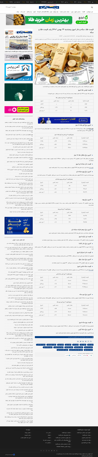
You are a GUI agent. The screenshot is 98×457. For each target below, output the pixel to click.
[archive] (41, 451)
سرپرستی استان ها (47, 440)
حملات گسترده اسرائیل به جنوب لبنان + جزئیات (23, 327)
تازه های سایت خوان (19, 240)
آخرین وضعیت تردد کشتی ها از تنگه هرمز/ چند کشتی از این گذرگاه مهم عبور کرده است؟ (19, 264)
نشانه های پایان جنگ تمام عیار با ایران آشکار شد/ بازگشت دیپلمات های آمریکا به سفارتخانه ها (19, 302)
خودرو (51, 12)
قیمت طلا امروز (69, 347)
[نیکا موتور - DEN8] (19, 57)
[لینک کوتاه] (91, 341)
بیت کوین (57, 2)
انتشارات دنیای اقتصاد (66, 432)
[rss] (49, 451)
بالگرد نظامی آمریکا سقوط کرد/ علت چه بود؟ (24, 325)
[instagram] (57, 451)
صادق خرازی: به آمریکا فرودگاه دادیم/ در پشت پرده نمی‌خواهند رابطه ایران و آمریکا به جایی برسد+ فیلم (19, 183)
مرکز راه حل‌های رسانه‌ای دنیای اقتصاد (62, 444)
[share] (46, 451)
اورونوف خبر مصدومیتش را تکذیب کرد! (25, 345)
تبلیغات (49, 435)
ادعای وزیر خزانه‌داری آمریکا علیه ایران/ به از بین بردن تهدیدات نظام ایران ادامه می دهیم (19, 291)
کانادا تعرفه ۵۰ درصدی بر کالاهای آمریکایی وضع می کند (21, 342)
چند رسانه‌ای (29, 12)
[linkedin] (83, 341)
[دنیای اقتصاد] (49, 7)
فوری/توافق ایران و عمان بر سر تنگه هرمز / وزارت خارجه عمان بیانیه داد (19, 135)
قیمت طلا (91, 128)
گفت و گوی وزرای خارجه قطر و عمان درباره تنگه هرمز (22, 348)
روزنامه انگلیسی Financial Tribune (63, 446)
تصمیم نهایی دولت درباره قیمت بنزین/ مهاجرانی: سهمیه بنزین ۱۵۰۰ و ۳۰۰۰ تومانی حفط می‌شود (19, 208)
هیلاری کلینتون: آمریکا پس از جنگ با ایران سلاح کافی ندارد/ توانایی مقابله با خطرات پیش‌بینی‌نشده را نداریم (19, 192)
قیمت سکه (91, 270)
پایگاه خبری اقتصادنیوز (85, 442)
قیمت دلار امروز (88, 347)
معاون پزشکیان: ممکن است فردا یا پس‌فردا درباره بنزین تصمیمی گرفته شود (20, 139)
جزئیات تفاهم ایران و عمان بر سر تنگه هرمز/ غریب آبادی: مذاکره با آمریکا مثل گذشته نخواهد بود (19, 359)
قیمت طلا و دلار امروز (62, 350)
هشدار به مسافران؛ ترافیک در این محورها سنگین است (22, 251)
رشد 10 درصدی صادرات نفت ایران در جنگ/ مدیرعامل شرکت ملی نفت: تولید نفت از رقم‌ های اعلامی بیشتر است (20, 244)
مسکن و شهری (77, 12)
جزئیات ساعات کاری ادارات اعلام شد (26, 173)
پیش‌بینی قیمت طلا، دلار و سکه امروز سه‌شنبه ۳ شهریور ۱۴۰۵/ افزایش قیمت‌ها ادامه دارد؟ (20, 170)
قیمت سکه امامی (40, 345)
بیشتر (17, 12)
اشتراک (49, 437)
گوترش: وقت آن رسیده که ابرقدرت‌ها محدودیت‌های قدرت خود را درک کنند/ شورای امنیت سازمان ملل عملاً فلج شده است (19, 143)
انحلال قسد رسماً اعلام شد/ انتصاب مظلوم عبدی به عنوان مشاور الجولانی (20, 158)
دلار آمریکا (23, 2)
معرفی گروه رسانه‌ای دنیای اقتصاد (83, 432)
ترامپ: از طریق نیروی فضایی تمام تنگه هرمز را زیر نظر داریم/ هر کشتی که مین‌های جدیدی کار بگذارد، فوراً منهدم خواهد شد (20, 413)
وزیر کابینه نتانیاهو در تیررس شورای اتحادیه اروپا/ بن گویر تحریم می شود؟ (19, 316)
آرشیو (34, 12)
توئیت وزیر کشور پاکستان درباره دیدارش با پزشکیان (22, 167)
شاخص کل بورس (41, 2)
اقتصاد (83, 12)
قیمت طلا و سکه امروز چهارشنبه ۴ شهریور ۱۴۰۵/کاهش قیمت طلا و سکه (19, 279)
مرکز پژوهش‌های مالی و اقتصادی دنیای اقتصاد (62, 440)
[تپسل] (38, 118)
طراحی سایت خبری (10, 454)
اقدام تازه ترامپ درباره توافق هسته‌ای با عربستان (23, 322)
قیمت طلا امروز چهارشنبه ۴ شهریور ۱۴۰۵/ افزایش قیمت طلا (20, 272)
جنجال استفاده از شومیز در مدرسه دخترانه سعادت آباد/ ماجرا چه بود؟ (20, 409)
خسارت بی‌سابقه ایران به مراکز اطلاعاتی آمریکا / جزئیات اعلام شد (20, 372)
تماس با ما (48, 432)
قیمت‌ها (39, 12)
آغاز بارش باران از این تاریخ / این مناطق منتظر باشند (22, 365)
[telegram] (80, 341)
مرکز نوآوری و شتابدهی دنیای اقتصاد (63, 437)
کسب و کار (22, 12)
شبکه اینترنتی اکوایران (86, 437)
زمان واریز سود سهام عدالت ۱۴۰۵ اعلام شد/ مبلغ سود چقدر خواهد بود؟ (19, 131)
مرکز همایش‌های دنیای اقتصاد (64, 435)
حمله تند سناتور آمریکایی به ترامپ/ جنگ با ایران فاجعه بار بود (20, 319)
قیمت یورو (68, 345)
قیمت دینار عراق (88, 350)
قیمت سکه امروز (78, 347)
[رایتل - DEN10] (19, 109)
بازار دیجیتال (55, 12)
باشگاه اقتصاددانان (45, 12)
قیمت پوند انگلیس (58, 347)
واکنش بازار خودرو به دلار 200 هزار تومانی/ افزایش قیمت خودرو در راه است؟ (19, 255)
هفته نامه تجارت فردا (86, 440)
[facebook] (88, 341)
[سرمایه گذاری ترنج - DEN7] (49, 19)
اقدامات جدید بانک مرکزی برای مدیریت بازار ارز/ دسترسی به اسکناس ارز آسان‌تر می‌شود (19, 198)
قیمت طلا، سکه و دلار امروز (76, 350)
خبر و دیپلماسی (89, 12)
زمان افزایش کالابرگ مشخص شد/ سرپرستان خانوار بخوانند (21, 155)
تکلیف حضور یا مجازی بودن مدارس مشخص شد (23, 147)
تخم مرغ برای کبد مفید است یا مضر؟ (25, 152)
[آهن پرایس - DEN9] (19, 72)
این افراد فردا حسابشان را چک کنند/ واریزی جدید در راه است (20, 295)
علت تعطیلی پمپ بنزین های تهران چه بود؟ (24, 330)
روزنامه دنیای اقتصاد (86, 435)
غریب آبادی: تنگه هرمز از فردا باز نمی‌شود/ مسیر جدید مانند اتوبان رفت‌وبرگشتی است (19, 179)
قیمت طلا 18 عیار (47, 347)
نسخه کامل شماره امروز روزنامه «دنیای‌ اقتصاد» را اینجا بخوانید (19, 51)
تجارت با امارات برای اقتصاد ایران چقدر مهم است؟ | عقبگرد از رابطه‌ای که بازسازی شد (19, 123)
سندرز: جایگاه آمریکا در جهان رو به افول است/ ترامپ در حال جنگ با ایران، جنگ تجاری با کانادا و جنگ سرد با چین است (19, 351)
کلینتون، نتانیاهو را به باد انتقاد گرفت (25, 164)
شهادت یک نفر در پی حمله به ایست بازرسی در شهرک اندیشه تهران (19, 149)
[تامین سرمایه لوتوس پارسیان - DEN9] (19, 92)
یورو (83, 2)
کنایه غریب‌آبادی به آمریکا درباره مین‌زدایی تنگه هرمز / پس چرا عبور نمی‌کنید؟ (19, 368)
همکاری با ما (48, 442)
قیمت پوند (60, 345)
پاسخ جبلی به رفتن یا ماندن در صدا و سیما (24, 176)
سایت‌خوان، (88, 337)
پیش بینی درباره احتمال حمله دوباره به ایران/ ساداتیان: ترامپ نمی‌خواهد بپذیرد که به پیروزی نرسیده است (20, 298)
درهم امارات (71, 2)
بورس (72, 12)
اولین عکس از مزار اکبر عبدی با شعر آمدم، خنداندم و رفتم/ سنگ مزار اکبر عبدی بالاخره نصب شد (19, 127)
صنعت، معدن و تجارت (64, 12)
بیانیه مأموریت (27, 435)
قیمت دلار (91, 167)
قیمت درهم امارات (51, 345)
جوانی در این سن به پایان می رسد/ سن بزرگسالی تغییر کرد (21, 195)
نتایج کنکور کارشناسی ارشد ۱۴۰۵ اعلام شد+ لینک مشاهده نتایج (20, 161)
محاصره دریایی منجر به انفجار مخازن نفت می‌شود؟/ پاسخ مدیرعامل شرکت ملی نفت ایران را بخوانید (19, 188)
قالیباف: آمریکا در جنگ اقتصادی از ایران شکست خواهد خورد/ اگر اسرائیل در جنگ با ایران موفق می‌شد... (20, 421)
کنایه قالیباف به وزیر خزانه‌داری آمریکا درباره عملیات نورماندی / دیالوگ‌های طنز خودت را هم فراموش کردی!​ (20, 397)
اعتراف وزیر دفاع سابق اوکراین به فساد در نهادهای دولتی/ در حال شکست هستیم (19, 268)
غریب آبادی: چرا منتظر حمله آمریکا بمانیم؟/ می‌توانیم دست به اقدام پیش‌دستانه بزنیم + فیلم (19, 375)
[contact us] (44, 451)
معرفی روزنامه (27, 432)
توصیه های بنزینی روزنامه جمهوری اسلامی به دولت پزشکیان (20, 306)
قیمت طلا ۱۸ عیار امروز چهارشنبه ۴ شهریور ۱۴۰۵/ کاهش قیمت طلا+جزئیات (20, 275)
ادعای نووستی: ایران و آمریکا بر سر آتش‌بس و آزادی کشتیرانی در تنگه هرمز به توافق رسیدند (19, 339)
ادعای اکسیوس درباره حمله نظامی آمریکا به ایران (23, 283)
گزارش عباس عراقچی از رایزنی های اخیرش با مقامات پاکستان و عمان (19, 394)
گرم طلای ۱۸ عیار (8, 2)
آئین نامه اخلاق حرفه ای (25, 437)
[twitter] (86, 341)
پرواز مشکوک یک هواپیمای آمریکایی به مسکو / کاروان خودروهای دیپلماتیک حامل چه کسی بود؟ (19, 383)
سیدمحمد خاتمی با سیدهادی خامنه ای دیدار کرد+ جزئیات (21, 212)
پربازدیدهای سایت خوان (18, 119)
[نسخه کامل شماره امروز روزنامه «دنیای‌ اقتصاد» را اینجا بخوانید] (19, 39)
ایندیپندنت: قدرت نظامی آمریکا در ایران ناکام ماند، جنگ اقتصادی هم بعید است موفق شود (19, 355)
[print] (78, 341)
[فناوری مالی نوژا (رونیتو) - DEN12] (19, 226)
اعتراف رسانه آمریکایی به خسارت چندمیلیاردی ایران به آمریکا (21, 313)
